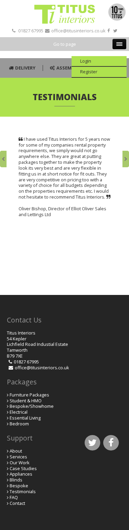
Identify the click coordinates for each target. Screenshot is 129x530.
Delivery (25, 68)
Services (18, 457)
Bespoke (19, 486)
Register (88, 71)
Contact (17, 503)
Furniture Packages (29, 395)
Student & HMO (26, 401)
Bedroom (19, 424)
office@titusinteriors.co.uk (78, 31)
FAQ (14, 497)
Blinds (16, 480)
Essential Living (25, 418)
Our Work (20, 462)
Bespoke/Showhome (32, 406)
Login (85, 61)
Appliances (21, 474)
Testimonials (23, 491)
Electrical (19, 412)
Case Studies (23, 468)
